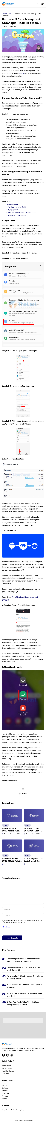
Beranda (4, 14)
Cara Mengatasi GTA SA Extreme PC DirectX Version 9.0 (33, 861)
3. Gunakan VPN (12, 210)
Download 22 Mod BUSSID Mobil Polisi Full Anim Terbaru (11, 861)
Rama (5, 26)
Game (10, 14)
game (21, 73)
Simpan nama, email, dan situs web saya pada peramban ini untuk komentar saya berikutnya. (23, 921)
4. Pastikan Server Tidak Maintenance (21, 213)
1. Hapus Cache (12, 204)
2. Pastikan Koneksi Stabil (16, 207)
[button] (38, 3)
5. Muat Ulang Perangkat (16, 215)
